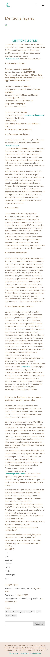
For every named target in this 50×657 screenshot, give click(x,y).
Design (7, 567)
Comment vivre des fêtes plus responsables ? (23, 599)
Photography (10, 575)
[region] (25, 31)
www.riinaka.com (12, 59)
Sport (7, 578)
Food (38, 612)
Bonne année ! (10, 595)
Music (7, 571)
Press (8, 616)
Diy (25, 612)
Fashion (31, 612)
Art (6, 552)
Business (8, 560)
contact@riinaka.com (34, 115)
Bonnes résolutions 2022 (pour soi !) (19, 588)
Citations (8, 564)
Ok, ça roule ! (14, 653)
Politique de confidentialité (31, 653)
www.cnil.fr (26, 367)
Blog (7, 556)
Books (12, 612)
